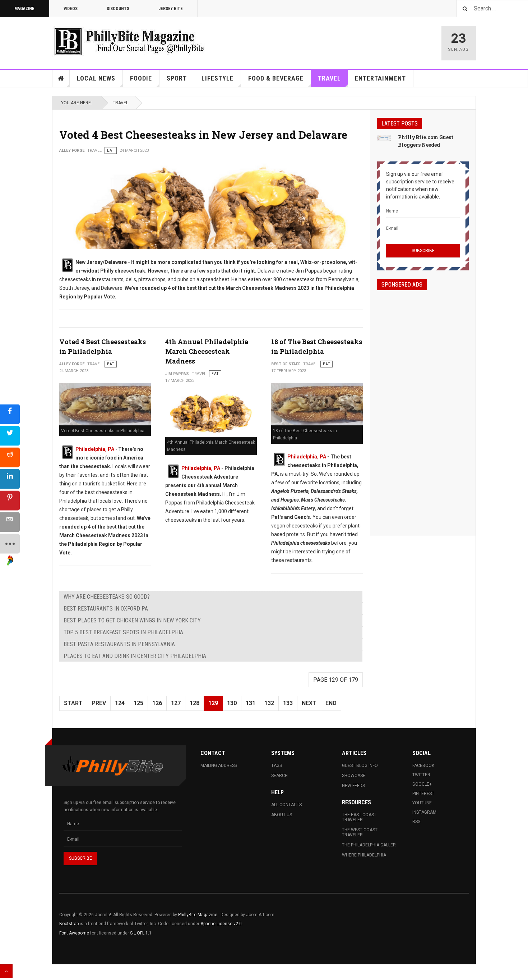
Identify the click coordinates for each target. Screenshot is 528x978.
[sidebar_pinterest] (10, 501)
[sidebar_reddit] (10, 457)
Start (73, 703)
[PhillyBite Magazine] (129, 41)
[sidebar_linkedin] (10, 479)
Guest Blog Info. (360, 765)
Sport (177, 78)
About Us (281, 814)
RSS (416, 821)
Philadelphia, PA (94, 449)
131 (250, 703)
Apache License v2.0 (221, 923)
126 (157, 703)
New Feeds (353, 785)
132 (269, 703)
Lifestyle (217, 78)
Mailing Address (218, 765)
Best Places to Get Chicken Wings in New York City (132, 620)
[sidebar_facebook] (10, 414)
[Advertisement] (423, 407)
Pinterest (423, 793)
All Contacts (286, 804)
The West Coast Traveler (360, 832)
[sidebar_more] (10, 544)
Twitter (421, 774)
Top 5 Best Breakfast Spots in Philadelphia (123, 632)
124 (120, 703)
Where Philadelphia (364, 855)
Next (309, 703)
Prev (99, 703)
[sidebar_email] (10, 522)
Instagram (424, 812)
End (331, 703)
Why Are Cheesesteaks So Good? (107, 596)
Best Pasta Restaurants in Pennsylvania (119, 644)
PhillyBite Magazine (197, 914)
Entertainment (380, 78)
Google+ (422, 784)
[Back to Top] (6, 971)
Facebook (423, 765)
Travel (329, 78)
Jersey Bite (170, 8)
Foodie (141, 78)
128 (194, 703)
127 (176, 703)
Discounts (118, 8)
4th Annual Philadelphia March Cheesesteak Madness (207, 351)
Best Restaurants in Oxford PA (106, 608)
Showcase (353, 775)
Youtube (422, 802)
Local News (96, 78)
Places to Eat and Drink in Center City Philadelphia (135, 656)
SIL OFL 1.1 (141, 933)
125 (138, 703)
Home (61, 78)
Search (279, 775)
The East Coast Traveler (359, 817)
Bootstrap (69, 923)
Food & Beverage (276, 78)
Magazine (24, 8)
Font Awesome (74, 933)
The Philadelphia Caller (369, 844)
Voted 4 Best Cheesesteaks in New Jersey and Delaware (203, 135)
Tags (276, 765)
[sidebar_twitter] (10, 436)
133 (288, 703)
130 (232, 703)
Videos (71, 8)
